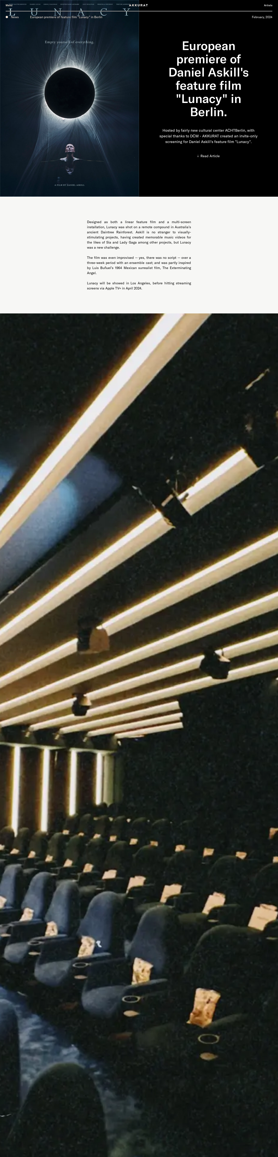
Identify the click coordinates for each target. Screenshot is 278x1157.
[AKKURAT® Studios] (139, 5)
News (15, 17)
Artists (268, 5)
